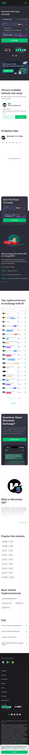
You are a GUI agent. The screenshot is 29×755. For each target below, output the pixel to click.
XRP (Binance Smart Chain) (10, 375)
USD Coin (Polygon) (10, 392)
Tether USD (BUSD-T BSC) (11, 342)
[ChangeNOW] (4, 3)
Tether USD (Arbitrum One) (10, 359)
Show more (22, 522)
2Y (19, 142)
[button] (23, 24)
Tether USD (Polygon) (10, 355)
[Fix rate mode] (16, 35)
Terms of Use (10, 748)
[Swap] (26, 29)
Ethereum (8, 321)
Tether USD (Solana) (10, 346)
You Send (5, 23)
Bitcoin (7, 313)
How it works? (4, 282)
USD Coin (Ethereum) (10, 379)
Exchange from (8, 117)
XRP (7, 371)
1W (6, 142)
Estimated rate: (7, 30)
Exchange (14, 40)
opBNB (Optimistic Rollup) (10, 367)
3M (13, 142)
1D (2, 142)
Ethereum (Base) (11, 326)
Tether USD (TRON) (11, 334)
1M (9, 142)
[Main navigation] (25, 2)
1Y (16, 142)
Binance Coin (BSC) (11, 363)
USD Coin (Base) (11, 388)
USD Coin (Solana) (10, 384)
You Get (4, 33)
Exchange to (20, 117)
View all (13, 403)
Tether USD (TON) (11, 350)
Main (3, 7)
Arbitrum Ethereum (10, 330)
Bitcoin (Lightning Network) (10, 317)
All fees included (7, 28)
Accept (14, 752)
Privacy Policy (21, 748)
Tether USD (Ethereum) (11, 338)
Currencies (8, 7)
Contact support (14, 439)
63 (19, 398)
